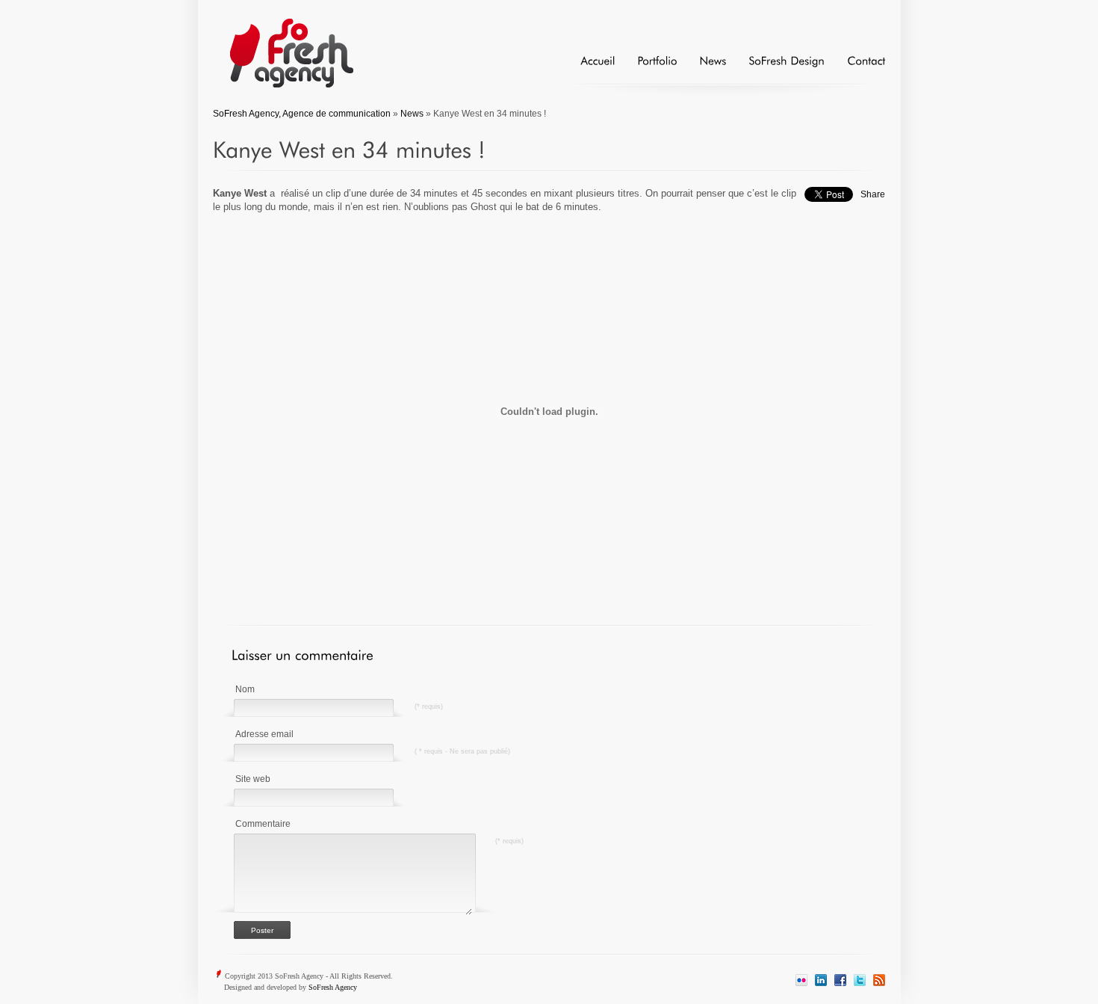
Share (872, 194)
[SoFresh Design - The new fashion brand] (775, 67)
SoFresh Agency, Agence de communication (302, 113)
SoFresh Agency (332, 987)
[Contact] (855, 67)
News (412, 113)
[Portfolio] (646, 67)
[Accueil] (586, 67)
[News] (701, 67)
